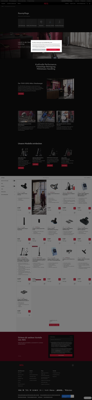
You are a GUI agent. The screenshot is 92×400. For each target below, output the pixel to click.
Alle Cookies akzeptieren (53, 49)
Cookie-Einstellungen (39, 49)
